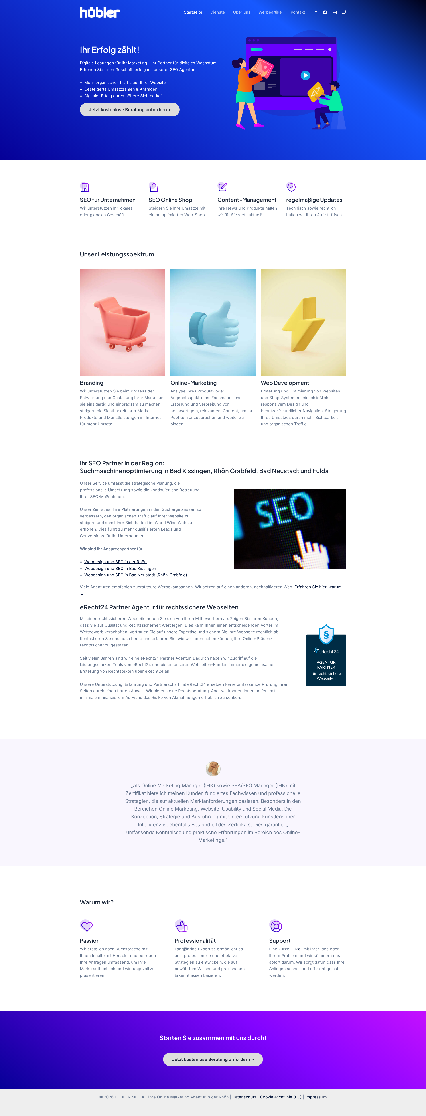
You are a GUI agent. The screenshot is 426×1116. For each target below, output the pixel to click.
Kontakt (298, 12)
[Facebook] (325, 12)
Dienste (217, 12)
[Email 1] (335, 12)
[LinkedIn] (316, 12)
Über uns (241, 12)
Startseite (193, 12)
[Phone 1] (344, 12)
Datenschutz (244, 1097)
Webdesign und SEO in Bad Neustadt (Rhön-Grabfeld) (135, 575)
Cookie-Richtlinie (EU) (281, 1097)
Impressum (316, 1097)
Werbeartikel (270, 12)
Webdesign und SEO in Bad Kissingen (120, 568)
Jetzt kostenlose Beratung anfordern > (130, 109)
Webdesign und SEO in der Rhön (115, 561)
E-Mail (296, 949)
